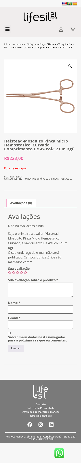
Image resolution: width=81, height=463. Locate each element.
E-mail (14, 318)
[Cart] (72, 30)
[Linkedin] (51, 424)
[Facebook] (30, 424)
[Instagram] (40, 424)
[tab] (21, 203)
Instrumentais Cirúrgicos (25, 44)
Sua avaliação (19, 268)
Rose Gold (66, 178)
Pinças (43, 44)
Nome (14, 302)
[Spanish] (74, 4)
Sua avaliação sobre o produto (33, 280)
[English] (64, 4)
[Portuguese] (69, 4)
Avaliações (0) (21, 203)
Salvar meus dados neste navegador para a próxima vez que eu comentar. (37, 339)
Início (7, 44)
